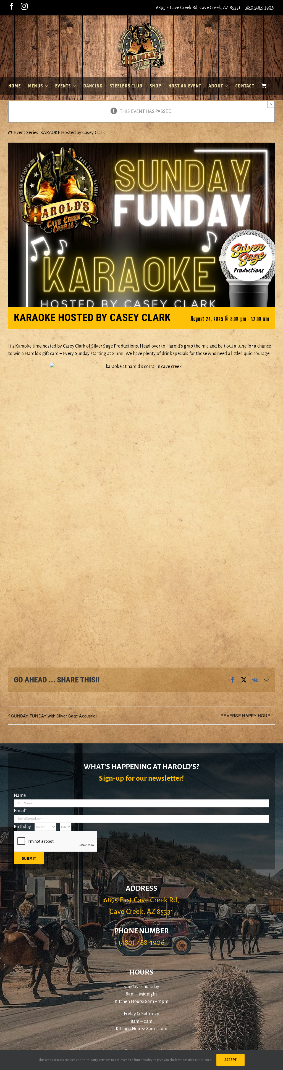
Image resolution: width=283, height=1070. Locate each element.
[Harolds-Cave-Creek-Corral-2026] (141, 24)
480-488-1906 (260, 7)
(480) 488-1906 (141, 942)
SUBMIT (29, 858)
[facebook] (11, 6)
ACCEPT (230, 1060)
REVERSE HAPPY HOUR (246, 715)
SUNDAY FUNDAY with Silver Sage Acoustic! (54, 716)
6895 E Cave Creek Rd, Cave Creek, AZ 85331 (198, 7)
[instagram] (24, 6)
